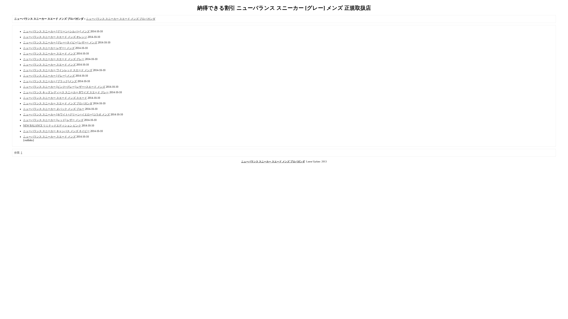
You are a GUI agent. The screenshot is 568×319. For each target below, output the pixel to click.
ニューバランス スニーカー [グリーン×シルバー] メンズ (56, 31)
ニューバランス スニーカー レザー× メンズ (49, 48)
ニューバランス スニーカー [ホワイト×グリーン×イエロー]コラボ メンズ (66, 114)
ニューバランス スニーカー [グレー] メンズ (49, 75)
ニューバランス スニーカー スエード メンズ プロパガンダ (120, 18)
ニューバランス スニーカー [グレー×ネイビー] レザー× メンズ (60, 42)
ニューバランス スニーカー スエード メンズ (49, 53)
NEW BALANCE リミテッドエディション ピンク (52, 125)
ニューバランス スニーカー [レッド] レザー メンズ (53, 120)
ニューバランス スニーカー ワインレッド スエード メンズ (57, 70)
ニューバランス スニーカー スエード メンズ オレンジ (55, 37)
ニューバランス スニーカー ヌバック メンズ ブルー (53, 109)
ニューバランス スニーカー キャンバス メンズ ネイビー (56, 131)
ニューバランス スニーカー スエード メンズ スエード (55, 97)
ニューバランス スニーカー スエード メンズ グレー (53, 59)
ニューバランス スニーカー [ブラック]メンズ (50, 81)
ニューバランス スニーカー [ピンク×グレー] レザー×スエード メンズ (64, 86)
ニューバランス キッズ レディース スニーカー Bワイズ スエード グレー (66, 92)
